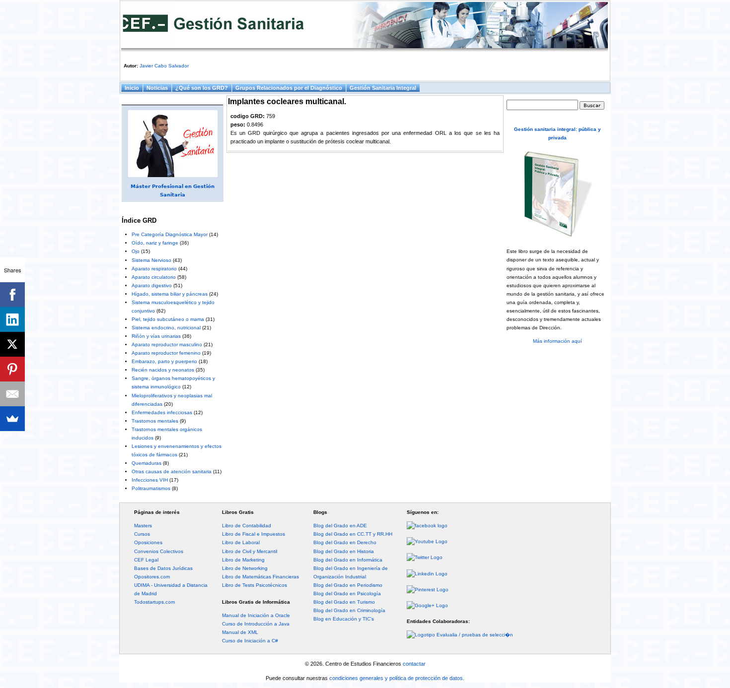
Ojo (136, 251)
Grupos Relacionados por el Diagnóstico (288, 88)
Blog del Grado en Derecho (344, 542)
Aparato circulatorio (154, 277)
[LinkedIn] (12, 319)
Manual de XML (240, 632)
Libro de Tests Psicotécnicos (254, 585)
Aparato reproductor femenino (166, 353)
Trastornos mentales (155, 421)
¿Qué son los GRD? (201, 88)
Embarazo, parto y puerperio (164, 361)
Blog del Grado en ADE (340, 525)
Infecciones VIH (150, 480)
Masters (143, 525)
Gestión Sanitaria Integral (383, 88)
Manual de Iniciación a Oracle (256, 615)
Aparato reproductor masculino (167, 344)
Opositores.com (152, 576)
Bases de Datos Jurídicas (163, 568)
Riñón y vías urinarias (156, 336)
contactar (414, 664)
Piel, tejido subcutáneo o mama (168, 319)
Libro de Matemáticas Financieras (260, 576)
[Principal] (364, 27)
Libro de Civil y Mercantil (249, 551)
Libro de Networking (245, 568)
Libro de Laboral (241, 542)
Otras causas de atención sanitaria (172, 471)
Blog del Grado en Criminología (349, 610)
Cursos (142, 534)
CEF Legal (146, 560)
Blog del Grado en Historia (343, 551)
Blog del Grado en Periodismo (347, 585)
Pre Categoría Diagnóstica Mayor (170, 234)
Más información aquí (557, 341)
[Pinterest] (12, 369)
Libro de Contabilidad (246, 525)
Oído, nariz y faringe (155, 243)
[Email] (12, 393)
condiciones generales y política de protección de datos (396, 678)
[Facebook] (12, 294)
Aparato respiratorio (154, 268)
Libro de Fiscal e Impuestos (253, 534)
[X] (12, 344)
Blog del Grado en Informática (347, 560)
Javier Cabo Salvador (164, 65)
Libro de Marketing (243, 560)
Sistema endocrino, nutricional (166, 327)
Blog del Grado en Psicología (347, 593)
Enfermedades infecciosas (162, 412)
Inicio (132, 88)
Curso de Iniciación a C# (250, 640)
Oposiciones (148, 542)
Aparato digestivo (152, 285)
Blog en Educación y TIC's (343, 619)
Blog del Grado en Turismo (344, 602)
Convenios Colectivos (158, 551)
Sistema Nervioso (151, 260)
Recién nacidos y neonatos (163, 370)
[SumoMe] (12, 418)
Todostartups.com (154, 602)
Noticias (157, 88)
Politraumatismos (151, 488)
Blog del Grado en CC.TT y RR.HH (352, 534)
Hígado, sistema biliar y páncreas (170, 294)
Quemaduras (146, 463)
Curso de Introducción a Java (256, 623)
